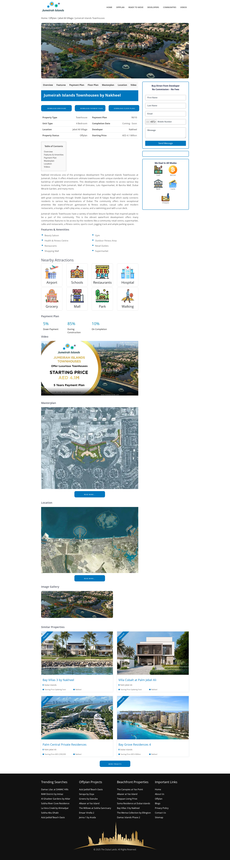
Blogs (157, 803)
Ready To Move (135, 7)
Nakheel (133, 129)
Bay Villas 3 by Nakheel (58, 680)
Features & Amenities (53, 154)
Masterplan (108, 84)
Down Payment (50, 329)
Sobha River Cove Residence (55, 803)
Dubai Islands (50, 685)
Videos (183, 7)
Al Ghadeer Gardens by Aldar (55, 798)
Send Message (165, 143)
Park (102, 306)
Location (122, 84)
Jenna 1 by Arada (87, 817)
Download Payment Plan (91, 108)
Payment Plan (76, 84)
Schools (77, 282)
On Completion (99, 329)
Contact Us (160, 812)
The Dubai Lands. (109, 849)
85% (71, 323)
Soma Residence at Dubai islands (133, 803)
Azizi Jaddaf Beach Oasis (53, 817)
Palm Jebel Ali (126, 685)
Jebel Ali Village (65, 18)
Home (109, 7)
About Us (159, 794)
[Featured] (77, 652)
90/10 (134, 117)
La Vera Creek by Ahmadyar (55, 808)
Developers (153, 7)
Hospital (127, 282)
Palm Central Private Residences (65, 744)
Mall (77, 306)
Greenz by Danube (88, 798)
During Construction (74, 331)
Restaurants (102, 282)
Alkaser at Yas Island (89, 803)
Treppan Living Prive (127, 798)
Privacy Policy (162, 808)
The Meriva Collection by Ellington (134, 812)
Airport (51, 282)
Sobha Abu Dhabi (50, 812)
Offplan (120, 7)
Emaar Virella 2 (86, 812)
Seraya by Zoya (86, 794)
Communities (169, 7)
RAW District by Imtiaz (52, 794)
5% (46, 323)
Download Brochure (56, 108)
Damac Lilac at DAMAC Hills (54, 789)
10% (96, 323)
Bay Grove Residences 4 (134, 744)
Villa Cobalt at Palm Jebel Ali (137, 680)
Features (61, 84)
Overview (48, 84)
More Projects (115, 764)
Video (133, 84)
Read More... (89, 494)
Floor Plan (93, 84)
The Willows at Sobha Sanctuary (95, 808)
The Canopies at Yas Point (130, 789)
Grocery (52, 306)
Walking (128, 306)
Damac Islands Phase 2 (128, 817)
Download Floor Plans (124, 108)
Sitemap (159, 817)
